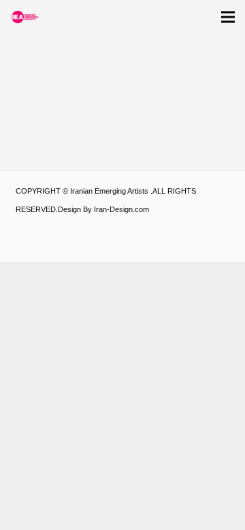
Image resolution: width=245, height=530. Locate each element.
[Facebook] (67, 245)
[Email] (135, 245)
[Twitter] (101, 245)
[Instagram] (33, 245)
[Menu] (228, 17)
